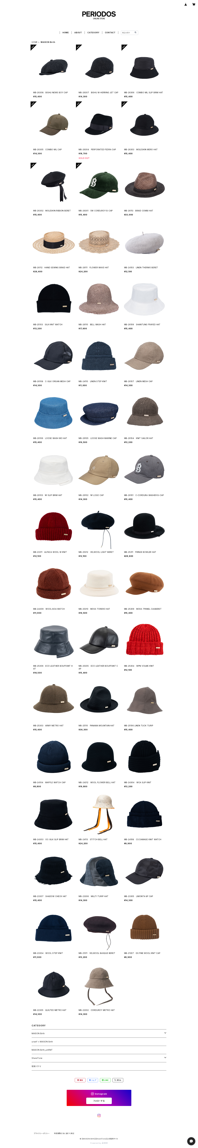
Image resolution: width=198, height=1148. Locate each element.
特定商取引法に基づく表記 (64, 1133)
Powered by (96, 1143)
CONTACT (110, 32)
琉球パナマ (36, 1066)
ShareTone (37, 1058)
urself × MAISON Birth (42, 1041)
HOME (65, 32)
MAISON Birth (38, 1033)
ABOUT (78, 32)
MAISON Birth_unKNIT (42, 1050)
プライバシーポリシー (42, 1133)
